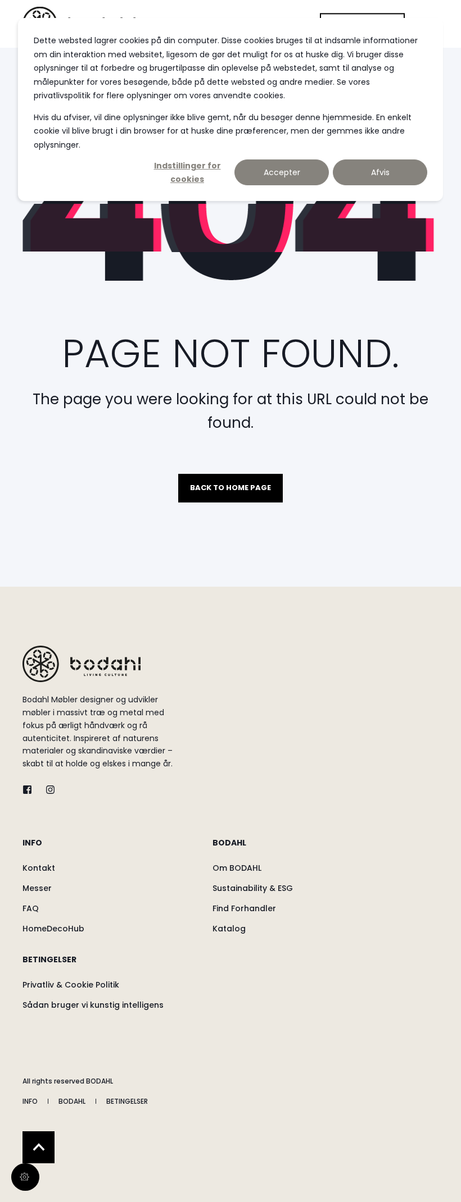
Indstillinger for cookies (187, 172)
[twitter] (30, 789)
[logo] (81, 664)
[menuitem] (114, 848)
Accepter (282, 172)
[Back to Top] (38, 1147)
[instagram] (47, 789)
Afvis (380, 172)
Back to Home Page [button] (230, 487)
